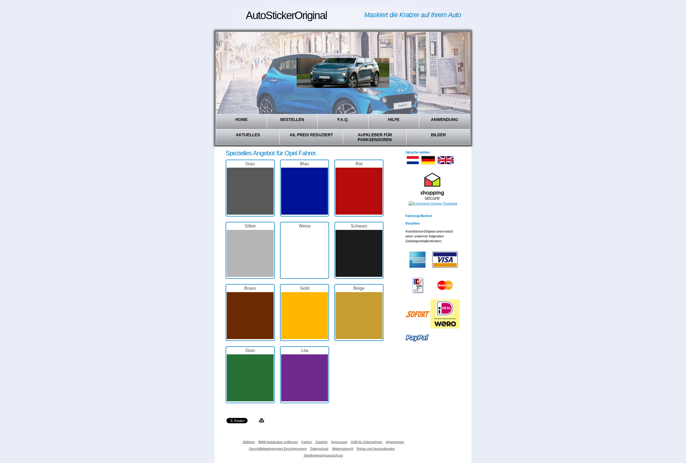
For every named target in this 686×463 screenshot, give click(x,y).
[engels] (445, 164)
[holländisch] (412, 164)
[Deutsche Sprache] (428, 164)
